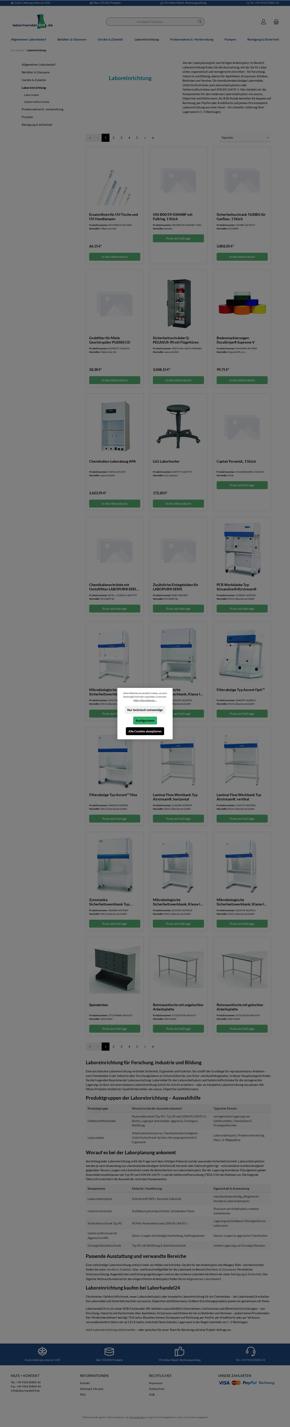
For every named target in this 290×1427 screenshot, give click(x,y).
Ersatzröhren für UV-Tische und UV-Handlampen (113, 216)
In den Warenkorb (114, 257)
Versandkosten (137, 1417)
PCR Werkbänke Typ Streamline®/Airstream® (236, 586)
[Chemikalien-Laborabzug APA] (114, 426)
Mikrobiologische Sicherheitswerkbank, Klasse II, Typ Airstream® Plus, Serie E (177, 902)
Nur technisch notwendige (145, 710)
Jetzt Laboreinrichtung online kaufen (111, 1329)
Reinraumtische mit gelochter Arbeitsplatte (240, 1007)
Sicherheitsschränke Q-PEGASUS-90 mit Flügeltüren (176, 340)
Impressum (156, 1383)
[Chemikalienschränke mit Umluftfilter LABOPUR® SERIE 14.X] (114, 550)
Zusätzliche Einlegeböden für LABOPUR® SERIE (175, 586)
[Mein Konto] (263, 22)
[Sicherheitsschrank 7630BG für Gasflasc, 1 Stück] (242, 179)
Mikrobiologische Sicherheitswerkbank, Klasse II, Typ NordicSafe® (177, 691)
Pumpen (27, 117)
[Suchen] (200, 22)
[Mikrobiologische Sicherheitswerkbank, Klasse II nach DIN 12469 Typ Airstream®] (114, 655)
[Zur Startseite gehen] (32, 21)
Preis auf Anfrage (178, 238)
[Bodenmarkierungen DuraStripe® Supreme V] (242, 303)
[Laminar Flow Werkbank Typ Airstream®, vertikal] (242, 760)
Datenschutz (156, 1388)
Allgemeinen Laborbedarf (203, 1279)
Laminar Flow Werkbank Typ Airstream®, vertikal (239, 797)
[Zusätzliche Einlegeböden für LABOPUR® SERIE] (178, 550)
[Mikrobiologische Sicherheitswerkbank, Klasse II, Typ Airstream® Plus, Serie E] (178, 865)
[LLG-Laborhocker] (178, 426)
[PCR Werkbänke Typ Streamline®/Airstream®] (242, 550)
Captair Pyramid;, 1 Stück (236, 461)
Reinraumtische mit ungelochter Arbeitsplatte (178, 1007)
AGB (152, 1394)
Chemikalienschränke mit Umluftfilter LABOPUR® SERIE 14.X (113, 586)
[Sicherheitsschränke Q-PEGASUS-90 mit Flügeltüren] (178, 303)
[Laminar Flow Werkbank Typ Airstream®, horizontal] (178, 760)
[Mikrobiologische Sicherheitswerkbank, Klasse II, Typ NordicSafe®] (178, 655)
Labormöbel (31, 95)
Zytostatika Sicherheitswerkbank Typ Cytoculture (109, 902)
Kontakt (85, 1383)
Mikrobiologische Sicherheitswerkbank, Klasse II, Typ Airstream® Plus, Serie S (241, 902)
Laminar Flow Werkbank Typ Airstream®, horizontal (175, 797)
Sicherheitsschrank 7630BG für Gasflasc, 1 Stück (241, 216)
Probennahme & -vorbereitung (42, 109)
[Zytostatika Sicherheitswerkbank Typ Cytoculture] (114, 865)
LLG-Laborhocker (166, 461)
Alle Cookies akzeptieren (145, 731)
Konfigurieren (145, 720)
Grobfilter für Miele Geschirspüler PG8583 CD (109, 340)
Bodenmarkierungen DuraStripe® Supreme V (236, 340)
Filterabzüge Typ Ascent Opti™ (241, 689)
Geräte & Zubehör (34, 80)
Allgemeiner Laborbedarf (38, 64)
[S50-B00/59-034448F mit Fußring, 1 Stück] (178, 179)
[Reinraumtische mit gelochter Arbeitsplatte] (242, 970)
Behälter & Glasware (36, 72)
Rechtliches (160, 1376)
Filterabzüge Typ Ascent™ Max (113, 795)
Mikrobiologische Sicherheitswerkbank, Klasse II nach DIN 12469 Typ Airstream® (114, 691)
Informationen (94, 1376)
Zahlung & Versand (91, 1388)
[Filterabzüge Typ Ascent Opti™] (242, 655)
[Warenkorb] (275, 22)
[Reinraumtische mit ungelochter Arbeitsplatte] (178, 970)
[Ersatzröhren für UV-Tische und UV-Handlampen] (114, 179)
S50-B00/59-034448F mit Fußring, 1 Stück (173, 216)
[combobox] (151, 22)
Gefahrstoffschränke (36, 101)
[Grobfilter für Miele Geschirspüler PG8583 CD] (114, 303)
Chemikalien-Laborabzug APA (112, 461)
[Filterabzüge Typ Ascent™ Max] (114, 760)
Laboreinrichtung (34, 87)
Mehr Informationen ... (145, 700)
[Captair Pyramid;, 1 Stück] (242, 426)
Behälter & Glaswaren (221, 1269)
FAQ (82, 1394)
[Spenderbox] (114, 970)
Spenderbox (98, 1005)
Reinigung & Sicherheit (37, 124)
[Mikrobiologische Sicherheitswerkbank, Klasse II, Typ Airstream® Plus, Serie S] (242, 865)
